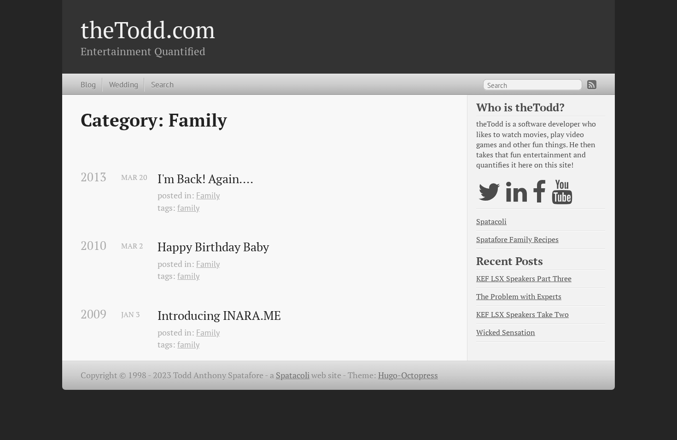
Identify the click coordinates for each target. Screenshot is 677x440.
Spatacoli (491, 221)
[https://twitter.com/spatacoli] (489, 197)
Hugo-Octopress (408, 375)
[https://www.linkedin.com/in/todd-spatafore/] (516, 197)
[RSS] (591, 85)
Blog (88, 84)
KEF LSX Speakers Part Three (524, 279)
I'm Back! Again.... (205, 179)
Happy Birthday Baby (213, 247)
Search (162, 84)
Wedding (123, 84)
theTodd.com (148, 29)
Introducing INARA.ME (219, 315)
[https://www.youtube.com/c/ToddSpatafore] (562, 197)
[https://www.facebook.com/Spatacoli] (539, 197)
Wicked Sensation (505, 332)
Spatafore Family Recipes (517, 239)
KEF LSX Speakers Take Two (522, 314)
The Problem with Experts (518, 296)
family (188, 208)
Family (208, 195)
